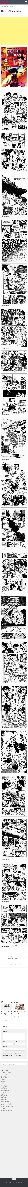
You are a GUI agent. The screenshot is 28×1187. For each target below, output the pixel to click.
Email (16, 1041)
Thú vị (2, 1097)
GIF (2, 1079)
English (3, 1078)
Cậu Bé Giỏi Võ (5, 6)
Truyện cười (4, 1101)
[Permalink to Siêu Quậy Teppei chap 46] (19, 1007)
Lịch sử (3, 1085)
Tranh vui (3, 1099)
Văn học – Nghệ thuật (6, 1110)
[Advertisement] (14, 31)
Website (5, 1046)
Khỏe (2, 1083)
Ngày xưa (3, 1088)
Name (4, 1041)
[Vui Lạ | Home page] (6, 2)
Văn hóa (3, 1108)
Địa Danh (3, 1074)
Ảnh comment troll (5, 1072)
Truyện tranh (4, 1104)
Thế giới (3, 1095)
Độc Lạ (3, 1076)
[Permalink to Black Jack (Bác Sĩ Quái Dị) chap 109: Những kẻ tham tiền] (6, 1007)
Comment (5, 1031)
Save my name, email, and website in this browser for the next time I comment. (13, 1054)
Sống (2, 1092)
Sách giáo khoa (5, 1090)
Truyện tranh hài (5, 1106)
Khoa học (3, 1081)
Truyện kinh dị (4, 1103)
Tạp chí (3, 1094)
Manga (12, 6)
